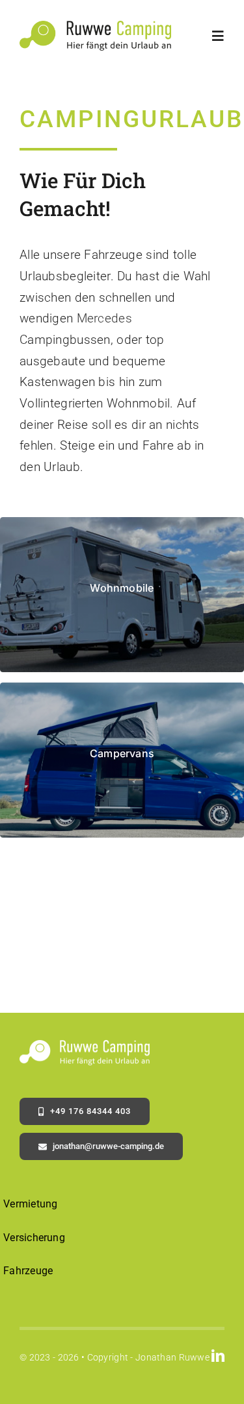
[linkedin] (217, 1356)
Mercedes (104, 318)
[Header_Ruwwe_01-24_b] (95, 26)
